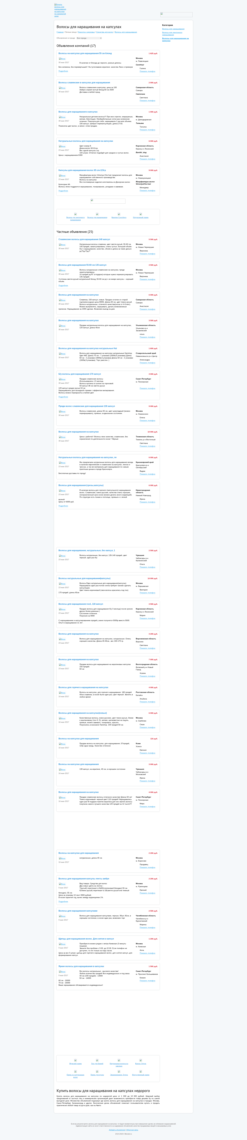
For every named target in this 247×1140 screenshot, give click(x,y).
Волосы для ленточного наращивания (75, 218)
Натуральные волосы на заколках (119, 1065)
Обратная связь (132, 1130)
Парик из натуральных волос (75, 1076)
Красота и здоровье (86, 32)
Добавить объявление (117, 1130)
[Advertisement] (108, 528)
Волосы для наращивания (126, 32)
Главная (60, 32)
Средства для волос (104, 32)
